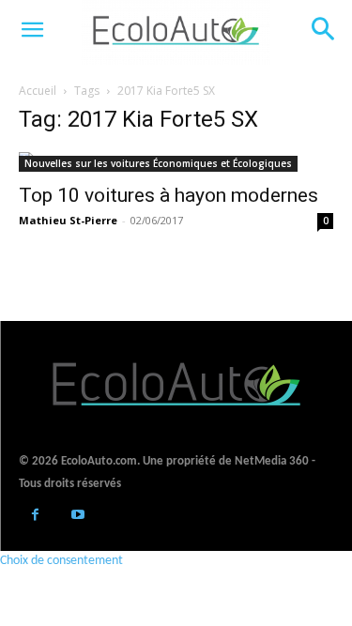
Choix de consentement (61, 561)
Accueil (37, 91)
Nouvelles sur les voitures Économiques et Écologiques (158, 163)
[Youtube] (77, 516)
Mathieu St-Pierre (68, 220)
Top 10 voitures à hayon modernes (168, 195)
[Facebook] (35, 516)
